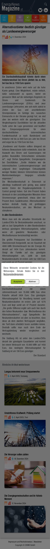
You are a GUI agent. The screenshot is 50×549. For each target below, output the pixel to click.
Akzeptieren (17, 281)
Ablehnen (32, 281)
